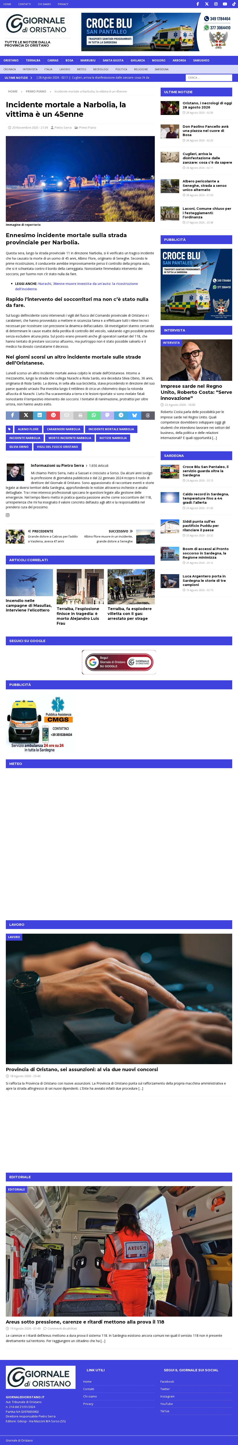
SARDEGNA (174, 456)
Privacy (63, 4)
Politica (121, 69)
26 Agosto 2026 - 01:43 (199, 508)
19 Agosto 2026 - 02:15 (199, 590)
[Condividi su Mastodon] (107, 415)
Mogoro (158, 60)
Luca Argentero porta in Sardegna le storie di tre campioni (204, 580)
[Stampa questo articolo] (80, 415)
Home (7, 4)
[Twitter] (207, 4)
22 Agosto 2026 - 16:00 (180, 405)
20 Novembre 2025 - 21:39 (30, 127)
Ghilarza (138, 60)
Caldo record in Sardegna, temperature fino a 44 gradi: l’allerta (206, 498)
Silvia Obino (19, 447)
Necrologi (101, 69)
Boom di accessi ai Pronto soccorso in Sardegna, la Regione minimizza (206, 553)
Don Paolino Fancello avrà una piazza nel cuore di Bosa (205, 130)
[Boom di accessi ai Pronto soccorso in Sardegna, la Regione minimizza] (170, 554)
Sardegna (162, 69)
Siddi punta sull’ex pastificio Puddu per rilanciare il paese (201, 525)
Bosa (69, 60)
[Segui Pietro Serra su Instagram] (8, 515)
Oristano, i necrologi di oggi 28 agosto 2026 (207, 105)
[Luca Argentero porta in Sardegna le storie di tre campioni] (170, 581)
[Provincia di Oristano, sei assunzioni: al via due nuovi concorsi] (119, 999)
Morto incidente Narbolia (70, 438)
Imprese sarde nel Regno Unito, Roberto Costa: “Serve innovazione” (196, 392)
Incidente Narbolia (24, 438)
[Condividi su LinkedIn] (39, 415)
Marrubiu (88, 60)
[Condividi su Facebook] (12, 415)
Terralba (33, 60)
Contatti (24, 4)
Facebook (167, 1381)
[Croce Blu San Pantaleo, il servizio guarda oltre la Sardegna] (170, 472)
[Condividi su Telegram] (121, 415)
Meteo (81, 69)
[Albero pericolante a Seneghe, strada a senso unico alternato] (170, 186)
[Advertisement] (119, 882)
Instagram (167, 1396)
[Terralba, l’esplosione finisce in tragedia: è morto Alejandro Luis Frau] (80, 587)
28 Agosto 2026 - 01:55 (199, 195)
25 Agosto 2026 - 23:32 (199, 535)
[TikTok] (234, 4)
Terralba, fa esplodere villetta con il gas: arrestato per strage (130, 614)
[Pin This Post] (53, 415)
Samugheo (201, 60)
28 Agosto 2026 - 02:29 (199, 140)
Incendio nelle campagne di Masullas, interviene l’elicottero (29, 605)
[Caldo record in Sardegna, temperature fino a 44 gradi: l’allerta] (170, 497)
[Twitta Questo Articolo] (26, 415)
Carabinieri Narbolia (63, 429)
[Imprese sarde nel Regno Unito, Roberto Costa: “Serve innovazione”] (196, 360)
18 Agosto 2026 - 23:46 (25, 1076)
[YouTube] (225, 4)
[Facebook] (198, 4)
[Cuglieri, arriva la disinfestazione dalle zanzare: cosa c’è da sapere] (170, 157)
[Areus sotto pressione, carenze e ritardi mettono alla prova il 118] (119, 1251)
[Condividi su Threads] (148, 415)
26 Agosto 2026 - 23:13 (199, 480)
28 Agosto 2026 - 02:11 (199, 167)
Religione (141, 69)
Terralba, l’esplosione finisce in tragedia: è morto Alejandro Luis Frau (78, 616)
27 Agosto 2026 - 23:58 (199, 222)
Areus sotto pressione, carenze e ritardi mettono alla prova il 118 (85, 1322)
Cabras (52, 60)
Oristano (11, 60)
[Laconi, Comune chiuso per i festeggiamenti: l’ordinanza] (170, 213)
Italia (48, 69)
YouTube (166, 1404)
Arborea (179, 60)
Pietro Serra (63, 127)
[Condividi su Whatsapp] (94, 415)
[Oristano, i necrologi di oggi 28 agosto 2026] (170, 108)
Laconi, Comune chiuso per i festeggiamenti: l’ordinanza (207, 213)
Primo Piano (87, 127)
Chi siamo (44, 4)
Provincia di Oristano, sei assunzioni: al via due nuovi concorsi (82, 1069)
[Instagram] (216, 4)
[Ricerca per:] (209, 77)
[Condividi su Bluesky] (134, 415)
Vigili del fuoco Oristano (57, 447)
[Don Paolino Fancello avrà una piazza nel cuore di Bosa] (170, 131)
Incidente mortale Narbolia (111, 429)
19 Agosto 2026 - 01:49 (25, 1328)
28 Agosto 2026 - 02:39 (199, 112)
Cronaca (9, 69)
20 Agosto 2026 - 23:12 (199, 562)
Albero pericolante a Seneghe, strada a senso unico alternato (205, 185)
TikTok (164, 1411)
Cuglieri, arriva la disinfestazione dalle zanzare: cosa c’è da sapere (207, 158)
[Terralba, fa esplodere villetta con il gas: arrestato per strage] (131, 587)
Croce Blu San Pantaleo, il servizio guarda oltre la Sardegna (205, 471)
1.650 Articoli (98, 465)
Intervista (30, 69)
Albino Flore (28, 429)
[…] (214, 438)
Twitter (165, 1389)
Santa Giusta (113, 60)
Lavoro (65, 69)
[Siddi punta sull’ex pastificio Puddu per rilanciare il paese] (170, 526)
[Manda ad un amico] (66, 415)
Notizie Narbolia (113, 438)
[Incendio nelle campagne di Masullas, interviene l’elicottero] (29, 582)
